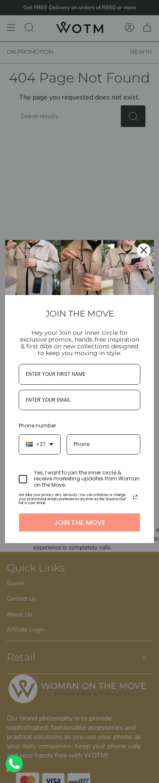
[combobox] (40, 444)
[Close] (144, 250)
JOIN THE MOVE (80, 522)
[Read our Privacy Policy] (135, 497)
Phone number (37, 425)
